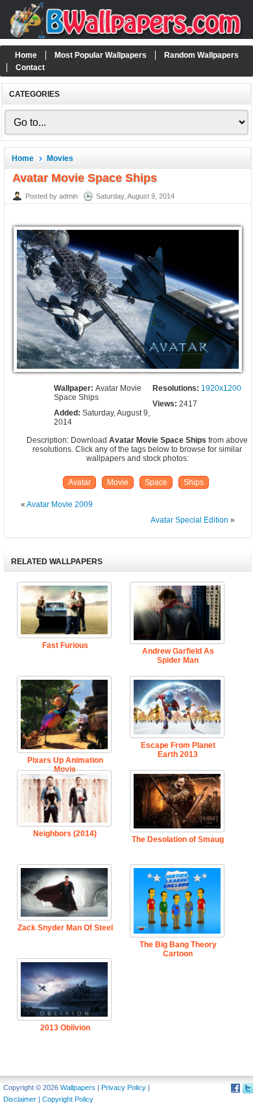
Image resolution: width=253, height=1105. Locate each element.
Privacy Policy (123, 1087)
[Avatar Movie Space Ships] (128, 372)
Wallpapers (77, 1087)
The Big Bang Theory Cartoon (178, 949)
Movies (60, 158)
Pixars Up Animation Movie (65, 765)
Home (26, 55)
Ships (194, 482)
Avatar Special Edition (189, 520)
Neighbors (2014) (65, 833)
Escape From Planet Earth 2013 (178, 750)
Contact (30, 67)
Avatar (79, 482)
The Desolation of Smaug (178, 839)
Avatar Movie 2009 (60, 504)
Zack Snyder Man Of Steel (65, 927)
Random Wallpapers (201, 55)
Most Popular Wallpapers (100, 55)
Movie (117, 482)
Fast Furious (65, 645)
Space (156, 482)
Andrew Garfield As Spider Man (178, 656)
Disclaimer (19, 1099)
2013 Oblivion (65, 1027)
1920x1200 (221, 388)
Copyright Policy (67, 1099)
